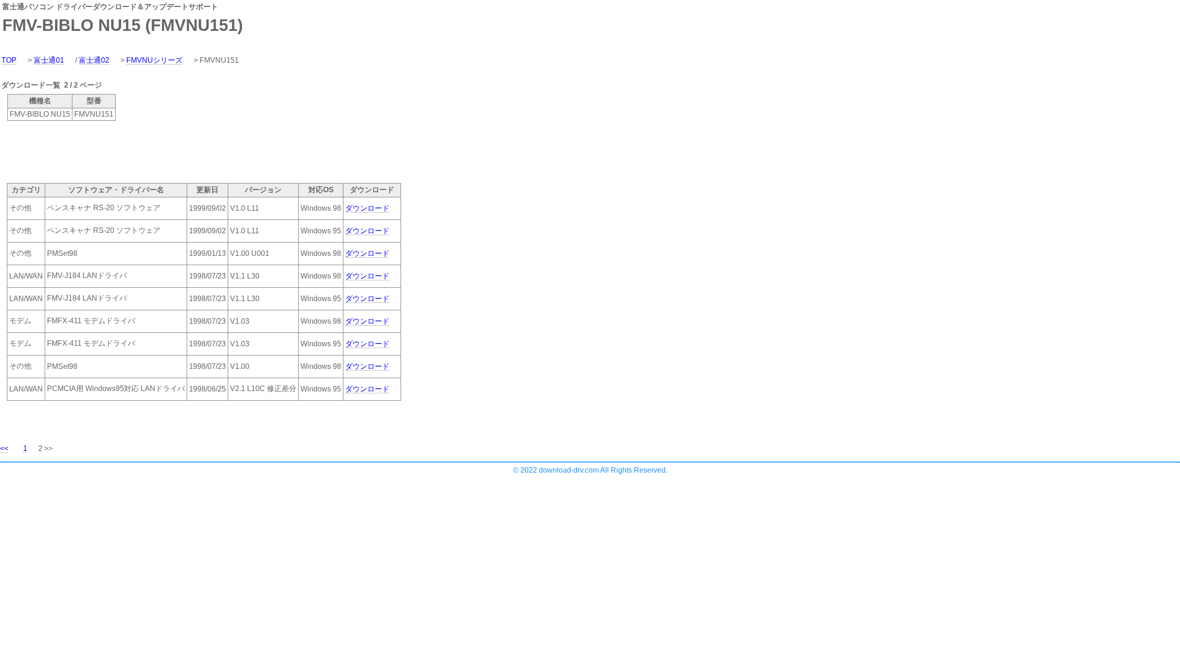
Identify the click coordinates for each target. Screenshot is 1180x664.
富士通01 (49, 60)
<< (4, 448)
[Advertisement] (168, 151)
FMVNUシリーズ (154, 60)
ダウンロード (367, 208)
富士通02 (94, 60)
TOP (9, 60)
